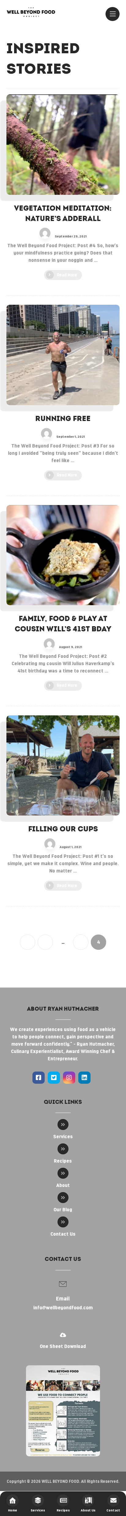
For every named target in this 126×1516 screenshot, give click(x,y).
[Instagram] (69, 1078)
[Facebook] (38, 1078)
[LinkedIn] (84, 1078)
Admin (60, 232)
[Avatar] (44, 233)
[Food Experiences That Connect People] (30, 12)
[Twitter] (54, 1078)
